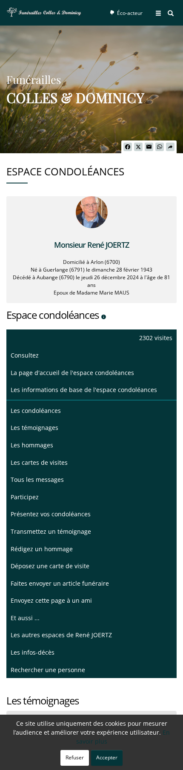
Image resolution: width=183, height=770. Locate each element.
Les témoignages (34, 428)
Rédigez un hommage (42, 549)
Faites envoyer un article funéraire (60, 583)
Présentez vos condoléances (51, 514)
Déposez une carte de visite (50, 566)
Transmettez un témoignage (51, 531)
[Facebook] (127, 147)
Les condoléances (36, 410)
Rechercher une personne (48, 670)
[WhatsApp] (159, 147)
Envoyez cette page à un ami (51, 600)
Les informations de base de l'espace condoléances (84, 390)
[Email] (149, 147)
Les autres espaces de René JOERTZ (61, 635)
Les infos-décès (32, 652)
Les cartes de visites (39, 462)
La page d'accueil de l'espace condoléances (72, 373)
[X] (138, 147)
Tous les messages (37, 479)
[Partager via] (170, 147)
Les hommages (32, 445)
